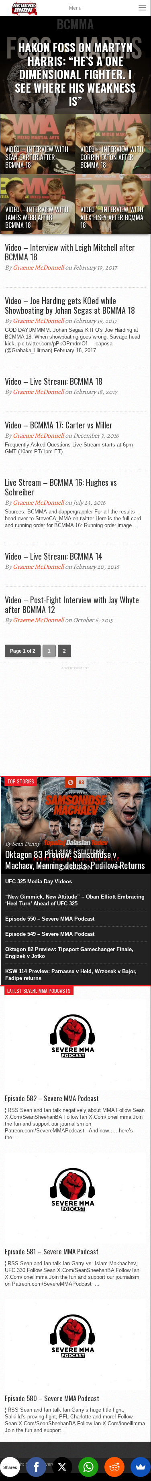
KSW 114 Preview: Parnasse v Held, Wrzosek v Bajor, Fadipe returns (71, 974)
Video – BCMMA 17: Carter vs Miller (58, 425)
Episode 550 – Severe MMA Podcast (49, 919)
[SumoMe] (141, 1467)
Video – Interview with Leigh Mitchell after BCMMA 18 (70, 252)
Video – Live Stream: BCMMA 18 (53, 381)
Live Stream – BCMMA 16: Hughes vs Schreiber (61, 487)
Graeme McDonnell (38, 267)
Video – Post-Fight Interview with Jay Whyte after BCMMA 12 (72, 604)
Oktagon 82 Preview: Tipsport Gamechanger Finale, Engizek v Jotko (69, 952)
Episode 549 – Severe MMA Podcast (49, 934)
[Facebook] (36, 1467)
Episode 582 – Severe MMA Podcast (52, 1098)
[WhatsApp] (88, 1467)
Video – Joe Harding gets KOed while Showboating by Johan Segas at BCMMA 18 (70, 305)
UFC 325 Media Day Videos (38, 881)
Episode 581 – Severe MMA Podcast (51, 1252)
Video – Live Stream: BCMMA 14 (53, 556)
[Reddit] (114, 1467)
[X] (62, 1467)
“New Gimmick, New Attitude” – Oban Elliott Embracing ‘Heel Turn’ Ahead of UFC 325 (75, 900)
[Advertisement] (75, 720)
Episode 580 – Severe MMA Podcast (52, 1398)
